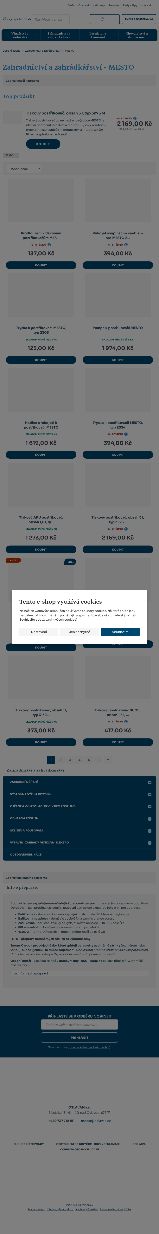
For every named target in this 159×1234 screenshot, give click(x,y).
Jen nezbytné (79, 632)
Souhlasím (120, 632)
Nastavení (39, 632)
